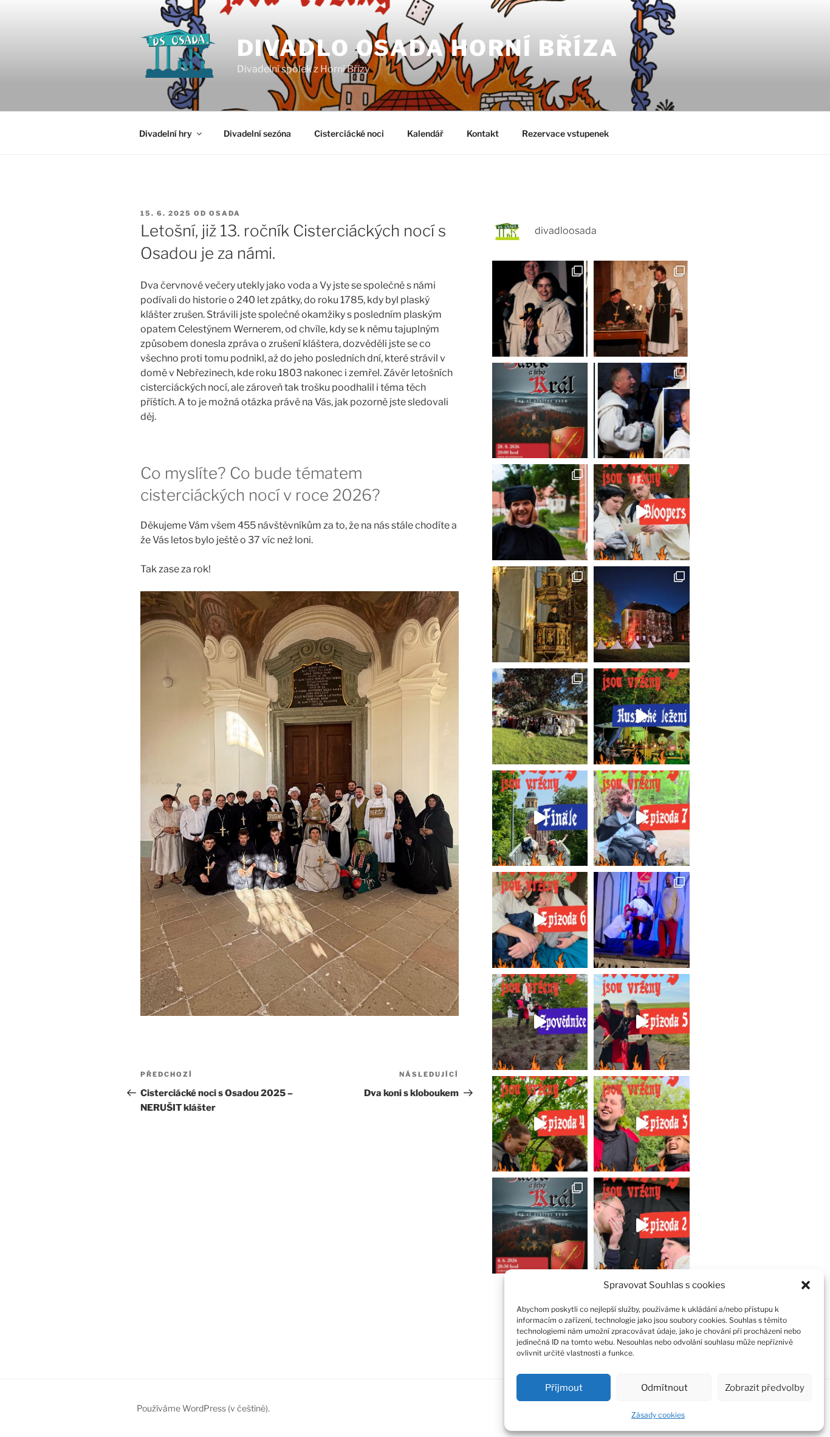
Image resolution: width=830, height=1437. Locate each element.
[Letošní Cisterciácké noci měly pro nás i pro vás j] (642, 614)
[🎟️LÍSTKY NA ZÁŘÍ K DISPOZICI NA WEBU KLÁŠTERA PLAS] (540, 309)
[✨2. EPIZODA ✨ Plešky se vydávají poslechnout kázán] (642, 1226)
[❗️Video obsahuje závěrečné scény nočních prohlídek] (642, 716)
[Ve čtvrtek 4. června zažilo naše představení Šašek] (642, 920)
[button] (806, 1285)
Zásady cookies (658, 1414)
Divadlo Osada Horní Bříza (428, 48)
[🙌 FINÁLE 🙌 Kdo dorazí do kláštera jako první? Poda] (540, 818)
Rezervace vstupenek (565, 133)
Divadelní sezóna (257, 133)
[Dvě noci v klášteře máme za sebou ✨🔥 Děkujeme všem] (540, 716)
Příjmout (564, 1387)
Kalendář (425, 133)
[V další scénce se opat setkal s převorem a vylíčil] (642, 309)
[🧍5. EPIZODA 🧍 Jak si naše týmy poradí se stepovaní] (642, 1022)
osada (225, 213)
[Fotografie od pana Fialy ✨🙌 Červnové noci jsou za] (540, 614)
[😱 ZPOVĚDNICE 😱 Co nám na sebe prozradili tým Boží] (540, 1022)
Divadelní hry (165, 133)
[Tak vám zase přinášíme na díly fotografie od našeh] (540, 512)
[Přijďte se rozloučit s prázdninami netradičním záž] (540, 411)
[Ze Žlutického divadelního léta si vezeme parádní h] (540, 1226)
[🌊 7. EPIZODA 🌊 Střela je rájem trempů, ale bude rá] (642, 818)
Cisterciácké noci (349, 133)
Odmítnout (664, 1387)
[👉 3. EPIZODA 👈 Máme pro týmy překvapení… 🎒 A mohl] (642, 1124)
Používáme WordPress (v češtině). (203, 1408)
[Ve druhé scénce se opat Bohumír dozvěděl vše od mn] (642, 411)
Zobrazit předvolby (764, 1387)
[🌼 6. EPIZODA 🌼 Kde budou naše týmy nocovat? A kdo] (540, 920)
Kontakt (483, 133)
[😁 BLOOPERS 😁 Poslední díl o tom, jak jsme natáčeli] (642, 512)
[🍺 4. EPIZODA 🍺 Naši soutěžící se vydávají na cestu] (540, 1124)
